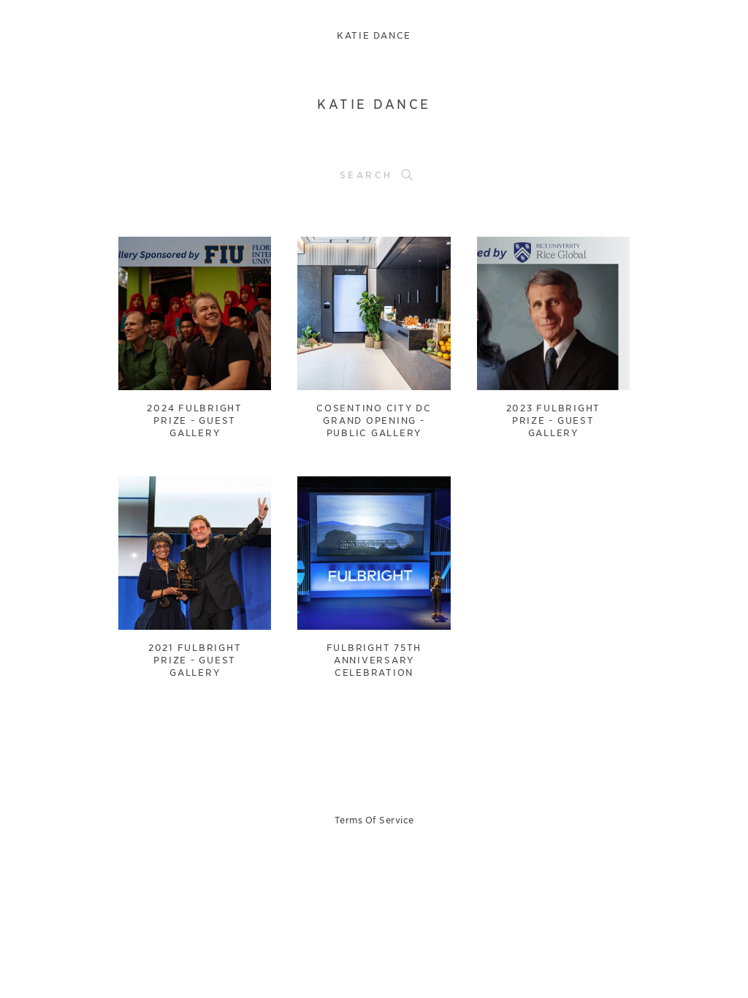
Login (145, 256)
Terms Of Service (374, 820)
